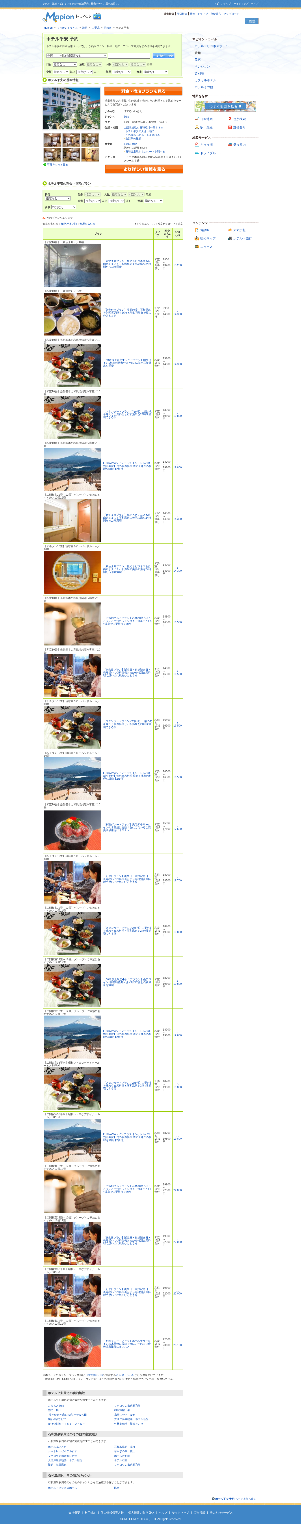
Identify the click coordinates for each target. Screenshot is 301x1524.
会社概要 (74, 1512)
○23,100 (177, 1344)
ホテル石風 (120, 1460)
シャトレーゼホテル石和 (62, 1451)
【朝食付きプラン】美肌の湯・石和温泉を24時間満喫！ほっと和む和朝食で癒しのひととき (127, 312)
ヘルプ (254, 3)
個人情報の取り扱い (141, 1512)
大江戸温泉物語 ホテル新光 (131, 1419)
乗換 (192, 13)
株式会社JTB (95, 1375)
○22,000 (177, 1189)
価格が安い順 (50, 223)
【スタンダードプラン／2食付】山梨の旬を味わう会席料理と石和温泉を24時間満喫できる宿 (127, 414)
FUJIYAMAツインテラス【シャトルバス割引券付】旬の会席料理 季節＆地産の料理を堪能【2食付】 (127, 466)
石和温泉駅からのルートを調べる (145, 151)
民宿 (116, 1487)
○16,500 (177, 621)
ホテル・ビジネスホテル (62, 1487)
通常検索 (169, 13)
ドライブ (202, 13)
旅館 (126, 116)
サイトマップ (241, 3)
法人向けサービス (221, 1512)
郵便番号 (215, 13)
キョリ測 (206, 144)
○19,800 (177, 414)
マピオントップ (222, 3)
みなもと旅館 (56, 1405)
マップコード (231, 13)
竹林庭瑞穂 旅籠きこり (128, 1423)
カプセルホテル (205, 80)
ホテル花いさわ (57, 1446)
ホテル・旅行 (242, 238)
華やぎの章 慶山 (124, 1451)
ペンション (202, 66)
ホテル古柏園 (122, 1455)
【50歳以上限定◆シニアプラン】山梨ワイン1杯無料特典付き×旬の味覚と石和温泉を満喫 (127, 362)
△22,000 (177, 1292)
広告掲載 (199, 1512)
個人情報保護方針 (112, 1512)
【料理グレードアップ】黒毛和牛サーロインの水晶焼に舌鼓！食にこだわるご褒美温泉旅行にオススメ (127, 827)
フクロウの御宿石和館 (127, 1405)
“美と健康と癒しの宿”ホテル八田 (67, 1414)
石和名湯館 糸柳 (124, 1446)
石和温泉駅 (130, 144)
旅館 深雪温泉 (57, 1464)
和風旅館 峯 (122, 1410)
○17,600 (177, 828)
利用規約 (90, 1512)
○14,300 (177, 312)
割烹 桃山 (54, 1410)
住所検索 (239, 119)
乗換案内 (239, 144)
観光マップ (208, 238)
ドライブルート (211, 153)
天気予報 (239, 230)
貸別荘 (199, 73)
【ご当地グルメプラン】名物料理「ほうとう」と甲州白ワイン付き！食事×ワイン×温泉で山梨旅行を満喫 (127, 620)
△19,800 (177, 1085)
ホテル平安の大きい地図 (139, 131)
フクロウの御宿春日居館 (62, 1455)
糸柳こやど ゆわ (124, 1414)
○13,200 (177, 264)
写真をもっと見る (57, 164)
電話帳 (205, 230)
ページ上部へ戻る (235, 1498)
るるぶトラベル (125, 1375)
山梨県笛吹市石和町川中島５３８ (143, 127)
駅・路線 (206, 127)
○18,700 (177, 879)
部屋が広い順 (87, 223)
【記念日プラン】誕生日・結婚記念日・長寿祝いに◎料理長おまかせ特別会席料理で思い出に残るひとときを (127, 672)
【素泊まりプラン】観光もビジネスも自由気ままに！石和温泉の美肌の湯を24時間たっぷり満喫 (127, 264)
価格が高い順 (69, 223)
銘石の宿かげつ (57, 1419)
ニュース (206, 246)
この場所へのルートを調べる (142, 135)
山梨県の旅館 (133, 138)
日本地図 (206, 119)
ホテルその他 (204, 87)
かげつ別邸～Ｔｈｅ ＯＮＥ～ (66, 1423)
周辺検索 (182, 13)
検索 (252, 21)
